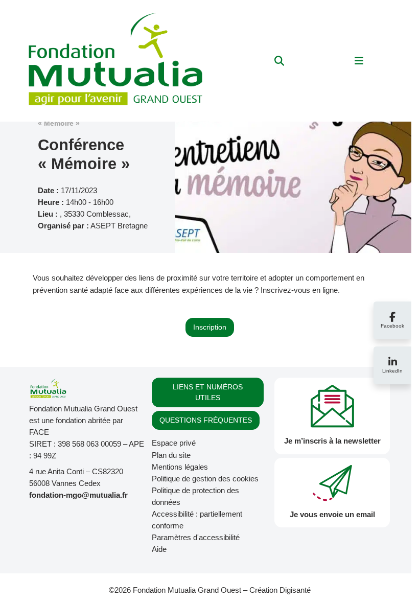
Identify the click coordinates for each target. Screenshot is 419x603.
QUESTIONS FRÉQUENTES (205, 420)
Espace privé (174, 442)
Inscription (209, 327)
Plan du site (171, 455)
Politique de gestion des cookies (205, 478)
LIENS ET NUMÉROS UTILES (208, 392)
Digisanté (295, 590)
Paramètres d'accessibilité (196, 537)
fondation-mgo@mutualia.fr (78, 495)
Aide (159, 549)
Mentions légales (180, 466)
